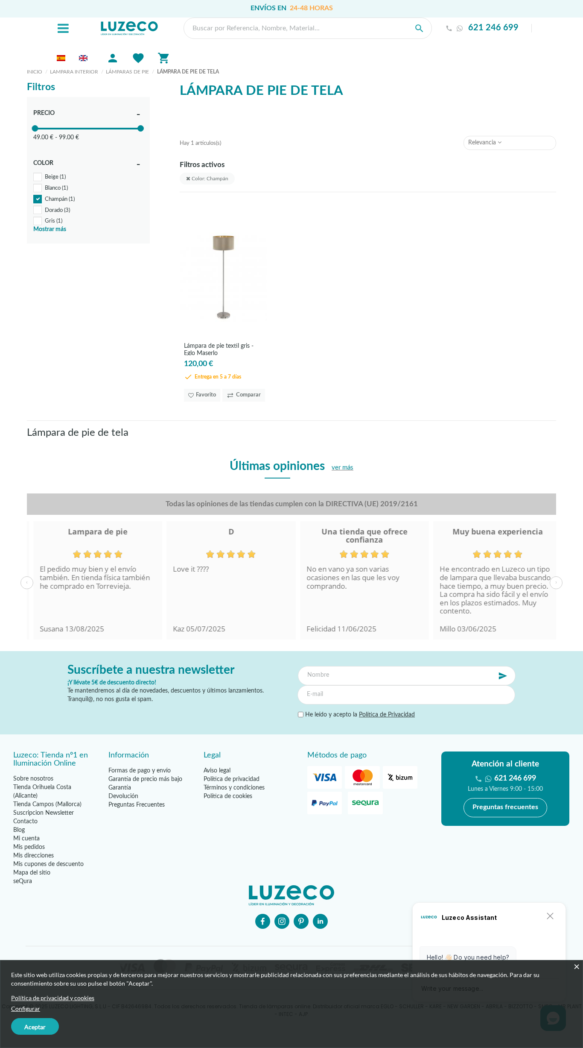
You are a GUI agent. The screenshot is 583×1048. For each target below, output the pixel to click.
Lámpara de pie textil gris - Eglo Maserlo (219, 349)
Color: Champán (209, 178)
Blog (19, 830)
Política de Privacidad (387, 715)
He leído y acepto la (359, 715)
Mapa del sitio (31, 873)
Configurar (25, 1008)
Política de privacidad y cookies (52, 997)
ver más (342, 467)
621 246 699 (493, 28)
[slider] (35, 128)
